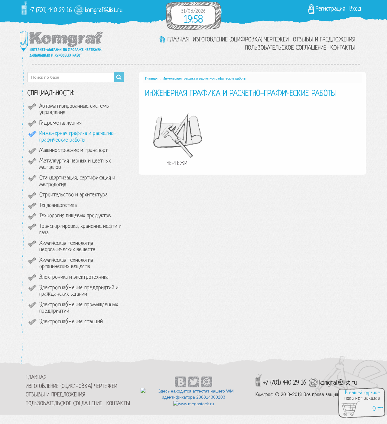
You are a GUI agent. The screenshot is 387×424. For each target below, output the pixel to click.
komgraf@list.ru (103, 10)
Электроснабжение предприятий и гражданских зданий (79, 291)
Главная (178, 40)
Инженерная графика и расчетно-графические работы (77, 136)
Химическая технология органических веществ (66, 263)
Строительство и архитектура (73, 195)
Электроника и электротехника (74, 277)
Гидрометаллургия (60, 123)
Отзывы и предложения (324, 40)
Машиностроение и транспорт (73, 150)
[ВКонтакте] (180, 377)
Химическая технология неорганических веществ (67, 246)
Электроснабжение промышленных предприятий (78, 308)
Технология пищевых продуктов (75, 216)
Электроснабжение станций (71, 322)
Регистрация (330, 9)
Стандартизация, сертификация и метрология (77, 181)
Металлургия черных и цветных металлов (75, 164)
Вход (355, 9)
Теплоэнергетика (58, 205)
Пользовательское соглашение (285, 48)
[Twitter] (193, 377)
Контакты (342, 48)
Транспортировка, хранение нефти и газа (80, 229)
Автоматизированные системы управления (74, 109)
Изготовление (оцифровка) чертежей (241, 40)
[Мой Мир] (206, 377)
